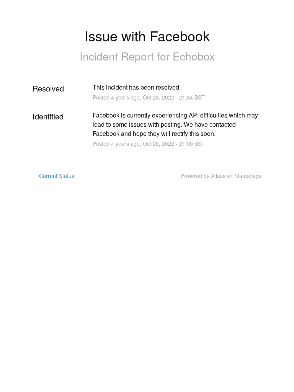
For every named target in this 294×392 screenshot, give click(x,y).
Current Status (53, 176)
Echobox (194, 56)
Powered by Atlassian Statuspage (221, 176)
